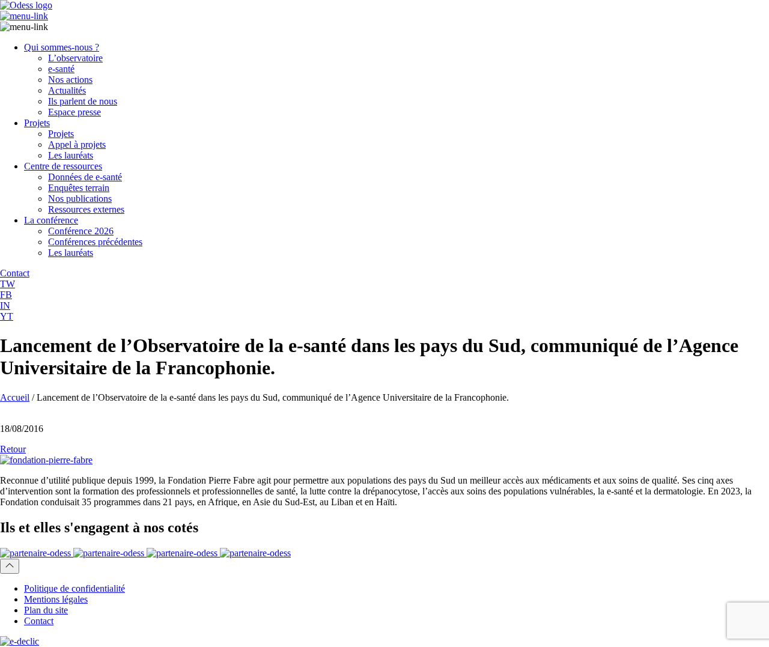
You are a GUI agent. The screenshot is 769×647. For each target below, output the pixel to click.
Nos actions (70, 79)
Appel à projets (77, 144)
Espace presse (74, 112)
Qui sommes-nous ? (61, 47)
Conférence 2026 (81, 231)
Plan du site (46, 610)
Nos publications (80, 198)
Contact (38, 621)
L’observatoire (75, 58)
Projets (37, 123)
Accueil (14, 397)
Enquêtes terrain (78, 188)
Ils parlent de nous (82, 101)
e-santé (61, 69)
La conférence (51, 220)
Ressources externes (86, 209)
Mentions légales (56, 599)
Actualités (67, 90)
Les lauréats (70, 155)
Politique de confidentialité (74, 588)
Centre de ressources (63, 166)
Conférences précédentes (95, 242)
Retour (13, 449)
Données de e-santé (85, 177)
